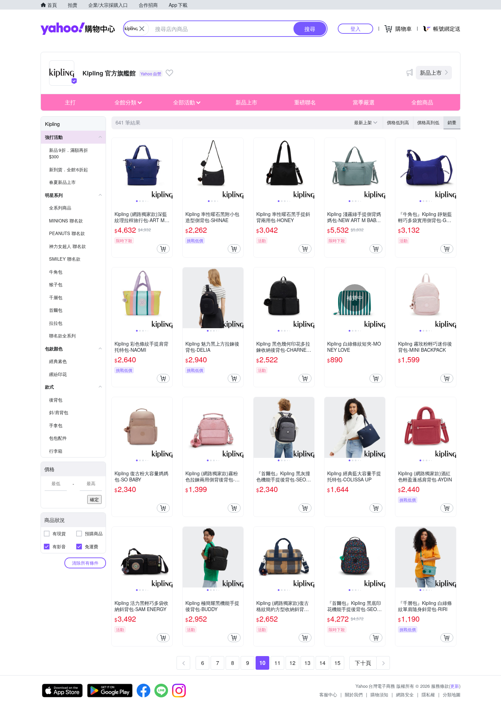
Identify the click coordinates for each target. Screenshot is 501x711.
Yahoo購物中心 (78, 28)
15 (337, 663)
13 (307, 663)
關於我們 (354, 694)
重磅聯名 (305, 102)
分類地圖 (451, 694)
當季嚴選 (364, 102)
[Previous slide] (116, 168)
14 (322, 663)
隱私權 (428, 694)
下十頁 (363, 663)
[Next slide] (168, 168)
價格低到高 (398, 122)
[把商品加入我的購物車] (163, 248)
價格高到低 (428, 122)
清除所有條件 (85, 563)
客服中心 (328, 694)
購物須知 (379, 694)
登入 (355, 28)
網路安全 (405, 694)
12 (292, 663)
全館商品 (422, 102)
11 (277, 663)
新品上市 (431, 72)
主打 (70, 102)
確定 (94, 499)
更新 (454, 686)
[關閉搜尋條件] (142, 29)
